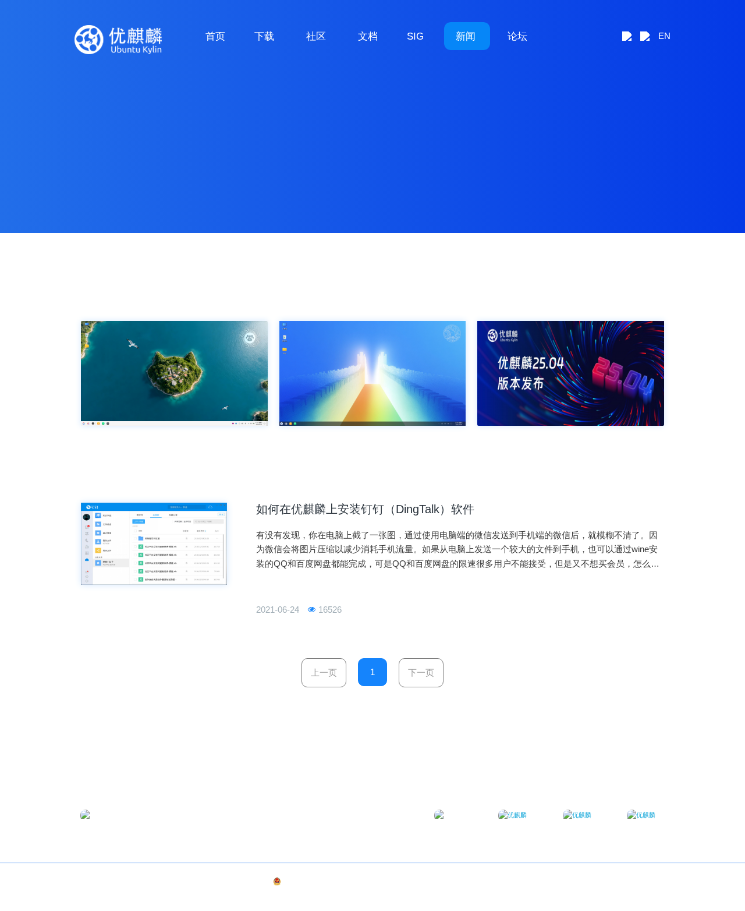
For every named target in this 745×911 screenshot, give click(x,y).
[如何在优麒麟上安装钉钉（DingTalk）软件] (154, 544)
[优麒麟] (118, 39)
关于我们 (613, 881)
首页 (215, 36)
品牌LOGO (649, 881)
